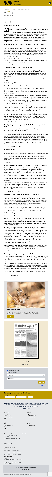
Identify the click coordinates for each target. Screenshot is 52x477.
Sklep (5, 428)
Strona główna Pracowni (9, 414)
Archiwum (13, 9)
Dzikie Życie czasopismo (9, 423)
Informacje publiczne (8, 417)
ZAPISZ (30, 396)
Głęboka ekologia (7, 415)
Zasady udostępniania (31, 423)
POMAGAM (10, 316)
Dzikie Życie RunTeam (8, 425)
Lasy (28, 414)
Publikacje (6, 426)
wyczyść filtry (41, 385)
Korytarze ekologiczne (31, 415)
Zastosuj (41, 382)
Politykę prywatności (29, 395)
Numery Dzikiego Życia (14, 370)
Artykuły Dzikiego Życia (14, 372)
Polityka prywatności (31, 425)
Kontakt (5, 418)
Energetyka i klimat (31, 417)
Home (9, 9)
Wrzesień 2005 (21, 9)
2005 (16, 9)
